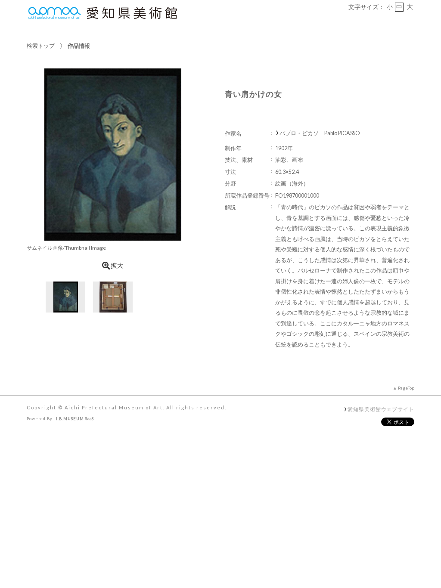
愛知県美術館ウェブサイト (381, 409)
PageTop (406, 387)
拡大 (117, 265)
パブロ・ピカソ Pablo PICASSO (320, 133)
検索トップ (41, 45)
